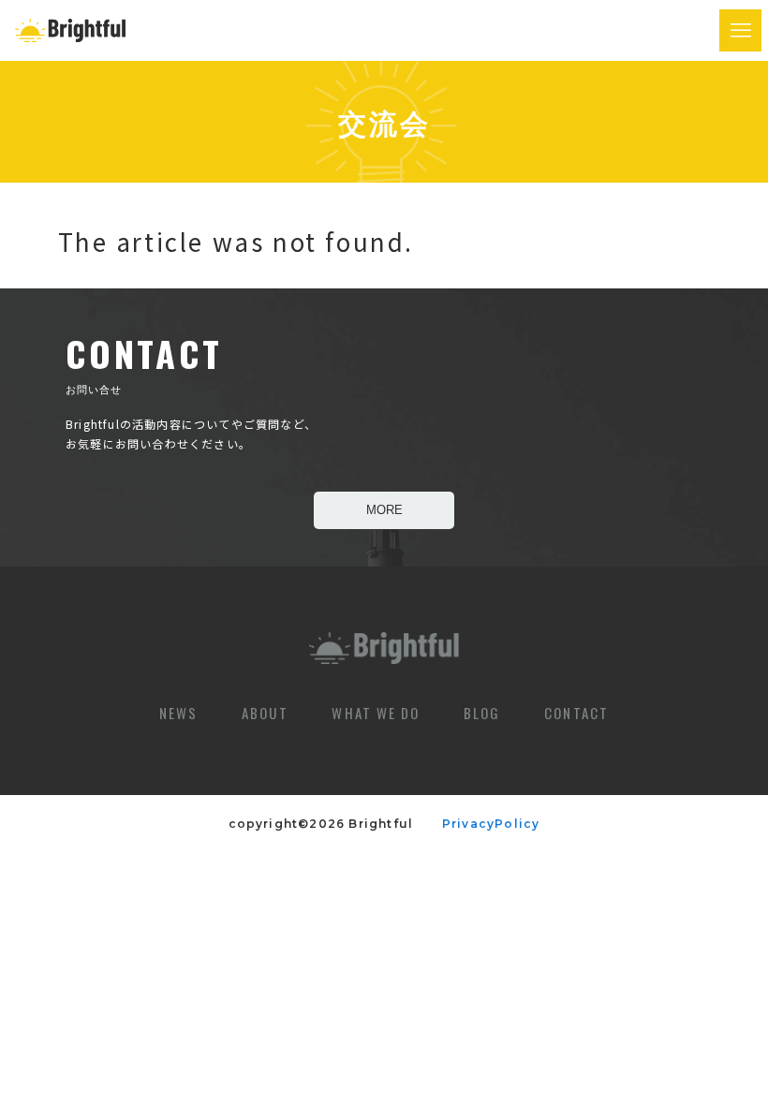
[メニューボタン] (740, 30)
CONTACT (576, 713)
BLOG (482, 713)
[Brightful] (70, 30)
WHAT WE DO (376, 713)
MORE (384, 510)
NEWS (178, 713)
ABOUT (265, 713)
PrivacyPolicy (479, 824)
